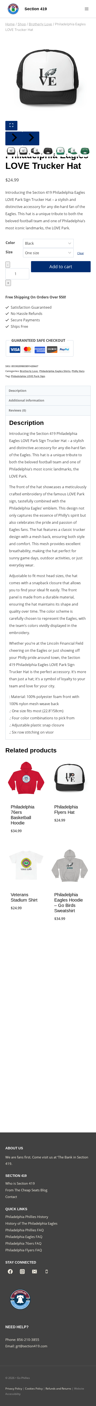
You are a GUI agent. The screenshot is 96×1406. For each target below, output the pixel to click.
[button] (11, 151)
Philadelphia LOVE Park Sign (28, 376)
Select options (26, 842)
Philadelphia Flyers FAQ (23, 1250)
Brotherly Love (29, 371)
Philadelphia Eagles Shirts (54, 371)
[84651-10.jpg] (48, 78)
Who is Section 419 (20, 1183)
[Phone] (47, 1271)
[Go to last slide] (13, 138)
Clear (80, 253)
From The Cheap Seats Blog (26, 1190)
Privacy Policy (13, 1388)
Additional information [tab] (26, 400)
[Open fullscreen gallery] (11, 125)
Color (10, 242)
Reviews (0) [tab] (17, 410)
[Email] (35, 1271)
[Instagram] (22, 1271)
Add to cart (60, 267)
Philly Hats (78, 371)
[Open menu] (86, 8)
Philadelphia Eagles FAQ (23, 1236)
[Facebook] (10, 1271)
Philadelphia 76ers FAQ (23, 1243)
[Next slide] (30, 138)
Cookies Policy (34, 1388)
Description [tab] (17, 390)
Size (9, 252)
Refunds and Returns (58, 1388)
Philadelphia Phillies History (26, 1216)
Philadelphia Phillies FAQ (24, 1230)
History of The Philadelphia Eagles (31, 1223)
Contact (11, 1196)
